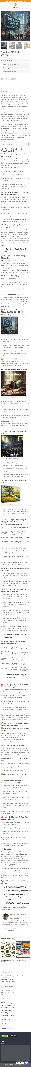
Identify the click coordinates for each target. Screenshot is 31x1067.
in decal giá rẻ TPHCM (21, 960)
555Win (1, 966)
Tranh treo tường (22, 75)
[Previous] (3, 26)
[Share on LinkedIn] (15, 79)
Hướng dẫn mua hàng (6, 1005)
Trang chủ (4, 50)
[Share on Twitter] (7, 79)
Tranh (16, 75)
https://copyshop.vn (22, 903)
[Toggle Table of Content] (26, 144)
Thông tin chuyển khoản (7, 1028)
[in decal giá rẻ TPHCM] (23, 949)
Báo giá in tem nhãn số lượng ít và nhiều (7, 961)
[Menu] (2, 5)
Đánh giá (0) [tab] (4, 91)
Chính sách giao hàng (6, 1013)
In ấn (9, 50)
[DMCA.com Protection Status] (9, 1036)
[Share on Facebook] (5, 79)
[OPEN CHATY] (26, 1063)
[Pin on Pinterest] (12, 79)
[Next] (27, 26)
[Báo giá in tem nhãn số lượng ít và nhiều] (8, 949)
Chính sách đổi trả (6, 1010)
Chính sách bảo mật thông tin (9, 1008)
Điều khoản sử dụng (6, 1003)
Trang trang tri (12, 75)
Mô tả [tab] (2, 88)
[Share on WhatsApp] (2, 79)
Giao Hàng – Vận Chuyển (7, 1015)
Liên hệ (3, 1026)
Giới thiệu (3, 1023)
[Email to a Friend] (10, 79)
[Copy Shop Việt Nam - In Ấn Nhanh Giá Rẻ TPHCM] (15, 5)
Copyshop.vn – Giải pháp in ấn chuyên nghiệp (16, 897)
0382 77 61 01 (9, 928)
